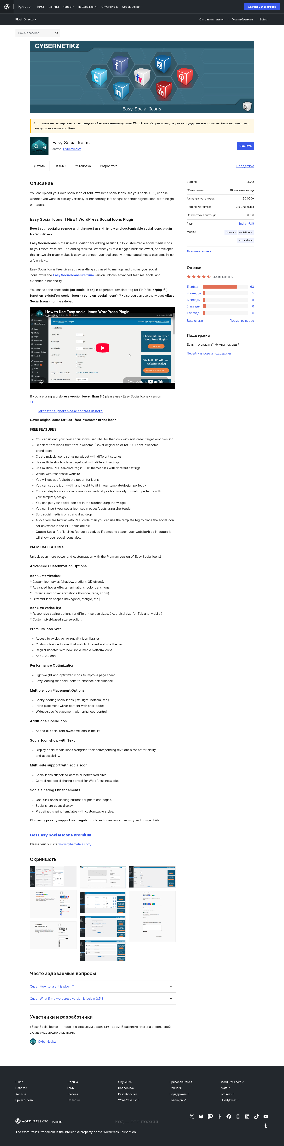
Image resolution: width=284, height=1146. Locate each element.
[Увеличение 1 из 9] (71, 871)
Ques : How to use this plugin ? (52, 986)
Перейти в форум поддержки (209, 353)
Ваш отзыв (195, 320)
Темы (70, 1088)
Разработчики (127, 1094)
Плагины (72, 1094)
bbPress (228, 1094)
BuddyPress (230, 1100)
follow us (231, 232)
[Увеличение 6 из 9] (121, 921)
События (176, 1088)
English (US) (246, 223)
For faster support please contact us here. (70, 411)
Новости (21, 1088)
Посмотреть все (242, 320)
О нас (19, 1082)
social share (246, 240)
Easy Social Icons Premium (73, 275)
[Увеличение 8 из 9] (170, 871)
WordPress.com (232, 1082)
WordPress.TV (129, 1100)
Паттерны (73, 1100)
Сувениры (178, 1100)
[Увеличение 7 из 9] (121, 945)
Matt (225, 1088)
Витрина (72, 1082)
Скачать (245, 145)
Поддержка (245, 166)
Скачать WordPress (262, 6)
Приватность (24, 1100)
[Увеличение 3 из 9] (71, 927)
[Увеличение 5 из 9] (121, 897)
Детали (39, 166)
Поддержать (180, 1094)
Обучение (125, 1082)
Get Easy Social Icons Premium (60, 835)
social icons (246, 232)
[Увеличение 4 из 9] (121, 871)
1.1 (31, 402)
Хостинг (20, 1094)
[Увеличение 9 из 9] (170, 896)
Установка (83, 166)
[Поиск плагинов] (56, 33)
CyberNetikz (72, 149)
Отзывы (60, 166)
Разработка (108, 166)
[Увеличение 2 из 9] (71, 895)
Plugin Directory (25, 19)
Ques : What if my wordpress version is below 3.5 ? (66, 998)
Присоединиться (181, 1082)
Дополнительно (199, 251)
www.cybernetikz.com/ (74, 844)
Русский (57, 1121)
